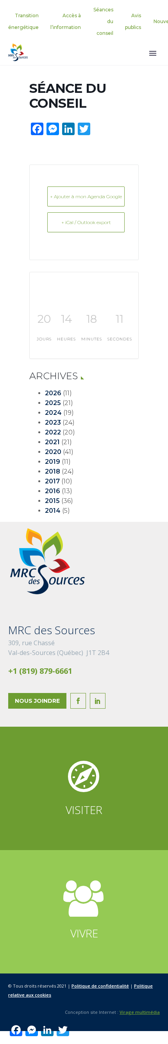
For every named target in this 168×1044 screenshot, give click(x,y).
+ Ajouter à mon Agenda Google (86, 196)
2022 (53, 432)
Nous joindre (37, 700)
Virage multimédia (140, 1012)
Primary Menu (153, 53)
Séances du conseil (103, 21)
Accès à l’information (65, 21)
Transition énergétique (23, 21)
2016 (52, 491)
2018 (52, 471)
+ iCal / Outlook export (86, 222)
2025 (53, 403)
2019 (52, 461)
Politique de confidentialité (100, 986)
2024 (53, 412)
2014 (53, 510)
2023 (53, 422)
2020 (53, 452)
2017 (52, 481)
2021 (52, 442)
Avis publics (133, 21)
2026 (53, 393)
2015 (52, 501)
